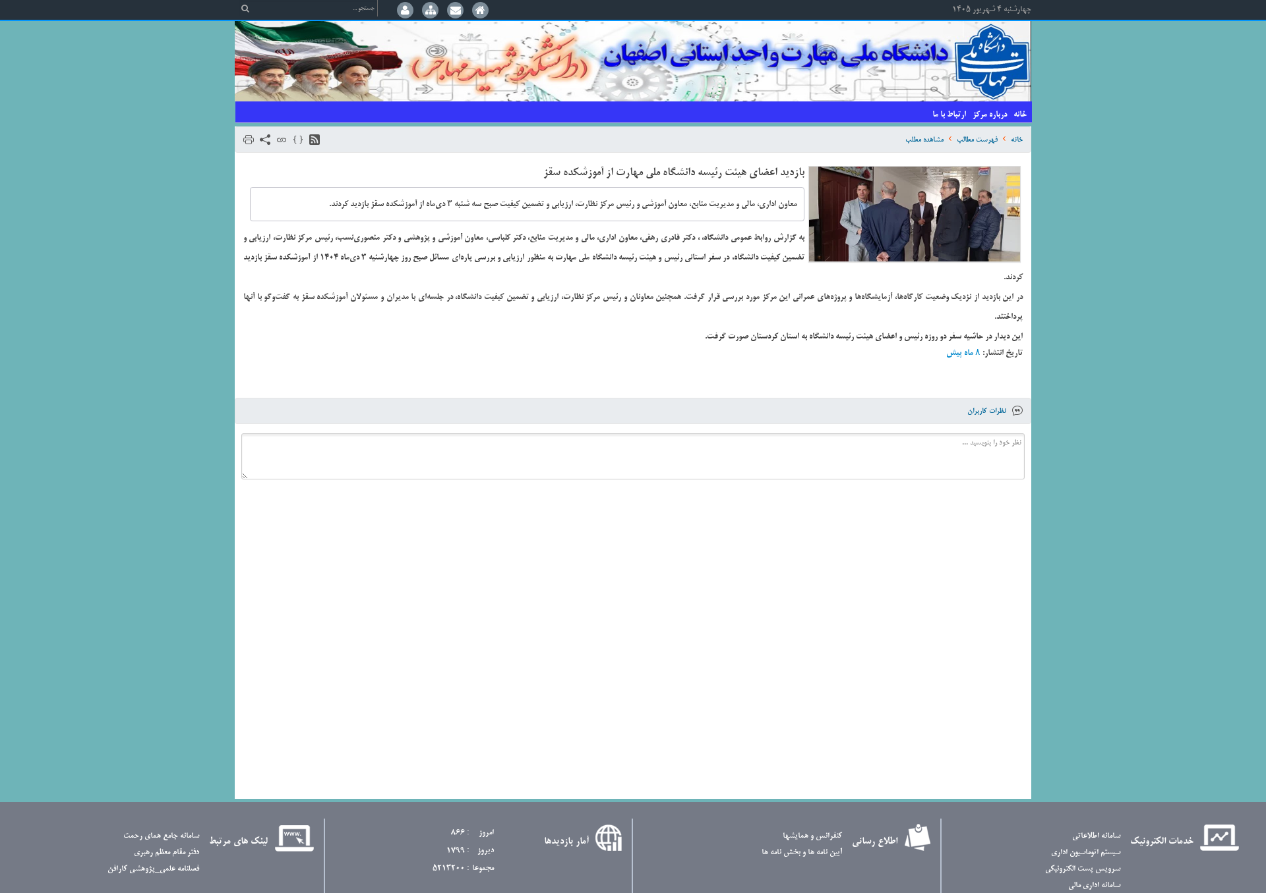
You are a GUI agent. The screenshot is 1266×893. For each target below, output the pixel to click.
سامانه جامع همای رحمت (161, 835)
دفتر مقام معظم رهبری (166, 852)
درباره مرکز (990, 114)
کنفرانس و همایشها (812, 835)
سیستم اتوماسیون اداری (1085, 852)
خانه (1020, 114)
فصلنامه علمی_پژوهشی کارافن (153, 868)
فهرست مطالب (977, 140)
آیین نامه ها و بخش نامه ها (802, 852)
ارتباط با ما (949, 114)
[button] (314, 139)
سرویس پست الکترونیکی (1082, 868)
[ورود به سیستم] (405, 11)
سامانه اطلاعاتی (1096, 835)
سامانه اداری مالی (1094, 885)
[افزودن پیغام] (455, 11)
